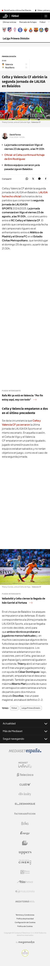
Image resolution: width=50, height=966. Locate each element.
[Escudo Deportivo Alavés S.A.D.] (20, 30)
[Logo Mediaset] (25, 752)
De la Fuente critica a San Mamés (17, 10)
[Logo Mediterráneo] (25, 901)
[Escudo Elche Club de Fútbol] (25, 30)
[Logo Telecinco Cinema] (25, 862)
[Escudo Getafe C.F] (41, 30)
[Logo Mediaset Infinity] (25, 765)
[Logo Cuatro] (25, 784)
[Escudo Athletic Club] (4, 30)
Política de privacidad (25, 919)
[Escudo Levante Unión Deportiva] (46, 30)
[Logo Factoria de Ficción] (25, 813)
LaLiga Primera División (16, 38)
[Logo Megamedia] (26, 942)
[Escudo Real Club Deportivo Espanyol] (30, 30)
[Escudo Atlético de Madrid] (9, 30)
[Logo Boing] (25, 823)
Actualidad (9, 723)
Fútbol (15, 16)
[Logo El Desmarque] (25, 804)
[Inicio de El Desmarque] (5, 16)
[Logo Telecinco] (25, 774)
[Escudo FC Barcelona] (36, 30)
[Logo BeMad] (25, 842)
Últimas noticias (9, 22)
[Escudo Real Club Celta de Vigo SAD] (14, 30)
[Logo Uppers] (25, 852)
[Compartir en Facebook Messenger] (39, 178)
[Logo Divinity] (25, 794)
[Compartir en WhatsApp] (26, 178)
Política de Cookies (25, 926)
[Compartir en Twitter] (33, 178)
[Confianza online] (25, 955)
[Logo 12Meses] (25, 872)
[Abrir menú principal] (45, 16)
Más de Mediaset (12, 731)
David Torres (15, 134)
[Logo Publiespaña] (25, 891)
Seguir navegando (13, 738)
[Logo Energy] (25, 833)
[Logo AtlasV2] (25, 881)
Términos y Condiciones (25, 915)
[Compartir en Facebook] (45, 178)
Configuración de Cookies (25, 922)
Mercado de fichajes (28, 22)
